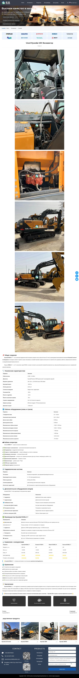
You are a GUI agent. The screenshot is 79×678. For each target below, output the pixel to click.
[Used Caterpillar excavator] (9, 34)
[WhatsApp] (76, 272)
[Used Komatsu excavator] (24, 34)
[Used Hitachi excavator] (39, 34)
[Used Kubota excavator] (39, 37)
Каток (62, 2)
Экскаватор (29, 2)
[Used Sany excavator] (54, 37)
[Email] (76, 279)
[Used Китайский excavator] (69, 37)
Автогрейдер (47, 2)
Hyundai (20, 28)
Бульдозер (55, 2)
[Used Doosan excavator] (9, 37)
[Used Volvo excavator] (69, 34)
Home (22, 2)
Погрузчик (38, 2)
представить (62, 669)
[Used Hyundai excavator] (24, 37)
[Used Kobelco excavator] (54, 34)
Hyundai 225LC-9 (5, 612)
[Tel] (76, 276)
